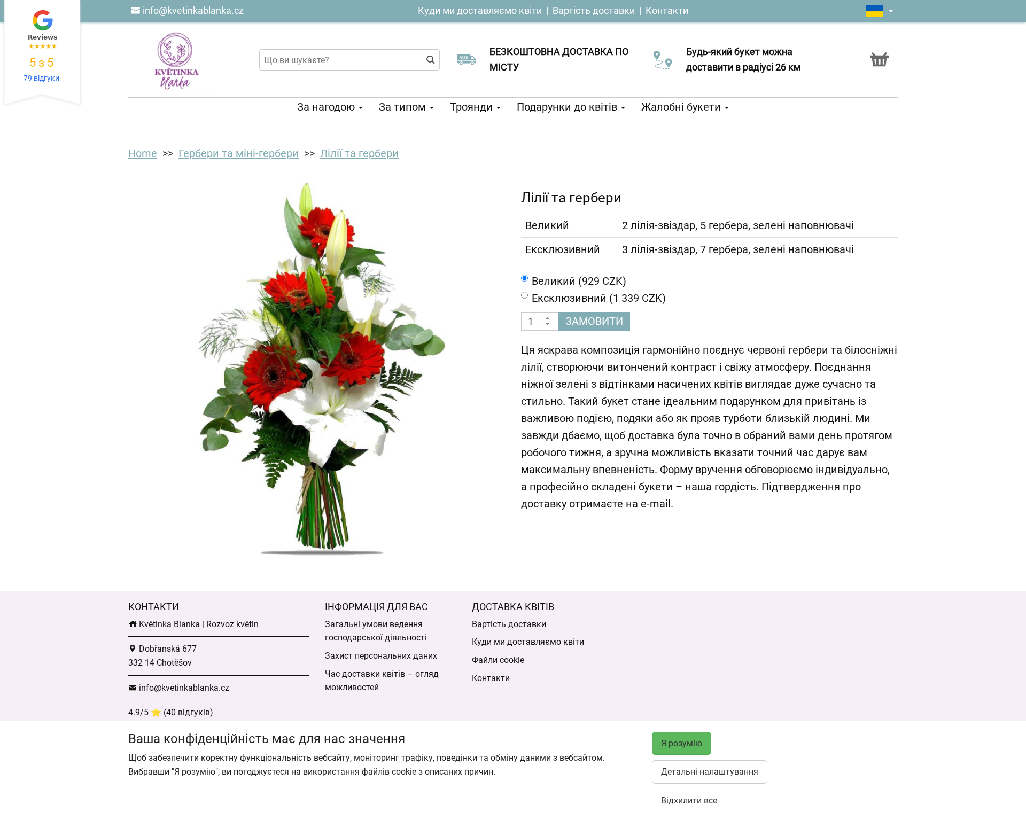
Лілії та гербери (359, 153)
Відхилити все (689, 800)
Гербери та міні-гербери (238, 153)
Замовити (594, 321)
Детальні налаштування (709, 772)
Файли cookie (498, 660)
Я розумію (681, 743)
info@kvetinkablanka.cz (192, 10)
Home (142, 153)
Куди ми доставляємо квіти (480, 10)
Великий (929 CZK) (579, 281)
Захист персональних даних (381, 656)
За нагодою (327, 106)
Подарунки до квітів (568, 106)
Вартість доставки (594, 10)
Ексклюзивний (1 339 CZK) (599, 298)
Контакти (667, 10)
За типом (404, 106)
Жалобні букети (682, 106)
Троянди (472, 106)
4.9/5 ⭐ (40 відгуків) (170, 712)
